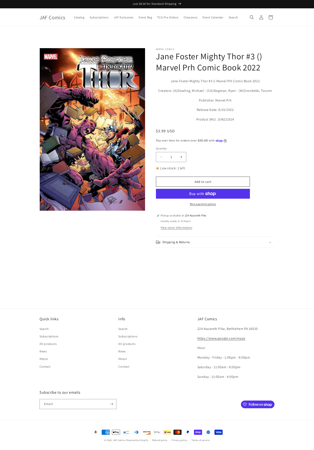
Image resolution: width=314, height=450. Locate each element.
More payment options (203, 204)
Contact (45, 366)
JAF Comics (119, 440)
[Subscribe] (111, 404)
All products (48, 344)
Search (44, 329)
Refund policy (159, 440)
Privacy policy (180, 440)
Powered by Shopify (137, 440)
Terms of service (201, 440)
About (44, 359)
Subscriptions (49, 336)
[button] (252, 17)
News (43, 351)
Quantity (161, 148)
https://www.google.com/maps (221, 338)
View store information (176, 227)
